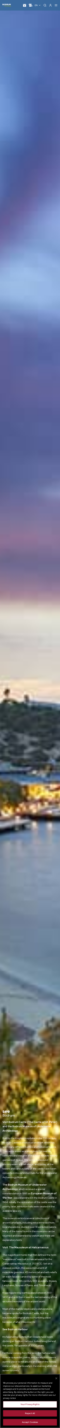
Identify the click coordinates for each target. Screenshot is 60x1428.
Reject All (30, 1413)
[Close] (56, 1378)
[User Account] (50, 5)
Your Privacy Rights (30, 1404)
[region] (30, 1401)
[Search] (44, 5)
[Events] (24, 5)
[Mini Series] (30, 5)
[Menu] (56, 5)
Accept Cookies (30, 1422)
